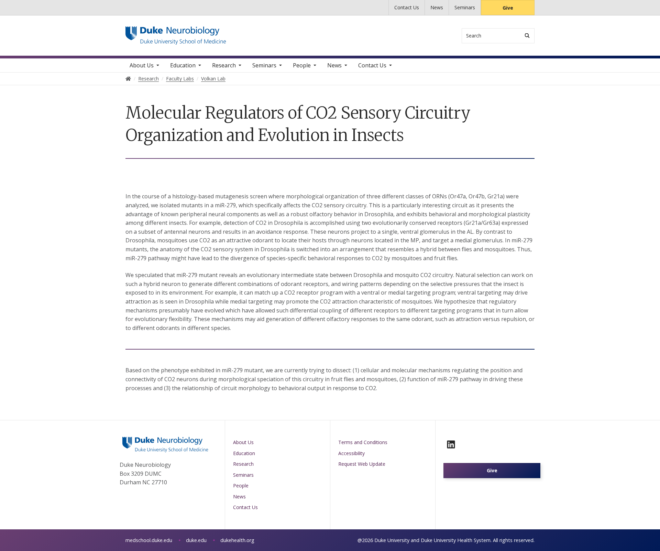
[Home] (175, 32)
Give (508, 7)
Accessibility (351, 453)
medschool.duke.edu (148, 540)
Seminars (464, 7)
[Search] (527, 35)
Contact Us (406, 7)
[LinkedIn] (451, 444)
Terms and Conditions (362, 442)
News (436, 7)
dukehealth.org (237, 540)
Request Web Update (361, 464)
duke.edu (196, 540)
